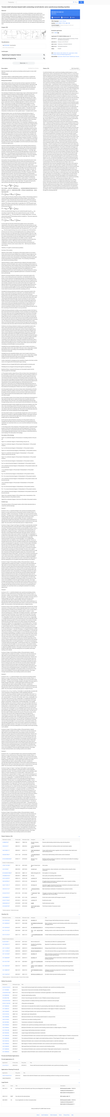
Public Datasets (53, 1115)
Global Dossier (66, 56)
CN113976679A (5, 920)
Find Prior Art (66, 17)
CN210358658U (5, 1016)
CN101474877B (5, 878)
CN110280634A (5, 1006)
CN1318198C (5, 869)
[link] (9, 45)
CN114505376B (5, 965)
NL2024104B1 (5, 941)
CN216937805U (5, 1022)
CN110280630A (5, 1038)
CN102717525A (5, 900)
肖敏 (69, 23)
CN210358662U (5, 1027)
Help (72, 1115)
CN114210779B (5, 961)
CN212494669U (5, 1011)
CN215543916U (5, 1040)
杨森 (67, 23)
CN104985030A (5, 995)
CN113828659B (5, 957)
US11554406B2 (5, 989)
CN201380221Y (5, 850)
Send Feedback (44, 1115)
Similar (73, 17)
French (60, 21)
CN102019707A (5, 893)
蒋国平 (60, 23)
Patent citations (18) (58, 53)
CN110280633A (5, 1051)
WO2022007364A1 (6, 1000)
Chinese (64, 21)
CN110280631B (5, 1008)
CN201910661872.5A (6, 1075)
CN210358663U (5, 1024)
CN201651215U (5, 888)
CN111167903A (5, 948)
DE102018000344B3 (6, 858)
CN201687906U (5, 881)
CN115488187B (5, 970)
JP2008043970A (6, 875)
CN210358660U (5, 1043)
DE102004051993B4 (6, 873)
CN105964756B (5, 998)
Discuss (77, 56)
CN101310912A (5, 1014)
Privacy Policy (66, 1115)
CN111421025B (5, 953)
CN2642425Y (5, 846)
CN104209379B (5, 906)
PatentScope (72, 56)
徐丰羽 (57, 23)
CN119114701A (5, 934)
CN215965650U (5, 1032)
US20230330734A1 (6, 992)
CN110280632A (5, 1049)
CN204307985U (5, 854)
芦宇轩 (63, 23)
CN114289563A (5, 923)
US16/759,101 (5, 1065)
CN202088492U (5, 897)
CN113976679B (5, 1030)
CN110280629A (5, 1035)
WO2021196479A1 (6, 1003)
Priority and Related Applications (64, 54)
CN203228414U (5, 903)
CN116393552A (5, 927)
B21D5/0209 (6, 45)
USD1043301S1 (5, 944)
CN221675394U (5, 1019)
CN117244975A (5, 974)
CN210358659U (5, 1046)
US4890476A (5, 842)
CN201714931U (5, 885)
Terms (60, 1115)
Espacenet (60, 56)
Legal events (71, 53)
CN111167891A (5, 951)
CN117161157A (5, 930)
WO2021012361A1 (6, 987)
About (38, 1115)
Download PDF (56, 17)
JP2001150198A (6, 865)
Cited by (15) (65, 53)
